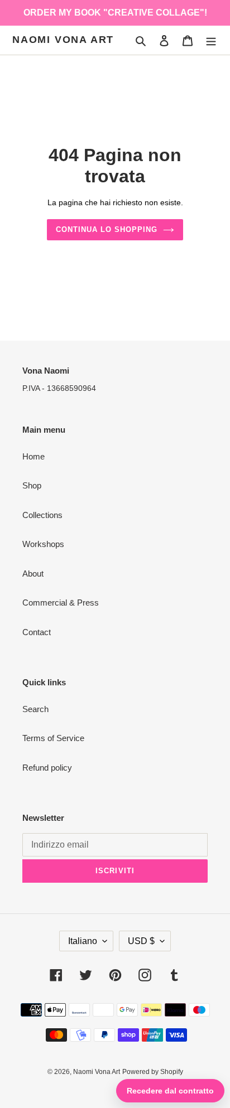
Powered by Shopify (152, 1072)
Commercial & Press (60, 602)
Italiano (82, 941)
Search (35, 709)
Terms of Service (53, 738)
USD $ (141, 941)
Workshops (43, 544)
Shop (31, 485)
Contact (36, 632)
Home (33, 456)
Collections (42, 515)
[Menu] (211, 40)
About (33, 573)
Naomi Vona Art (63, 39)
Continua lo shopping (107, 229)
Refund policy (47, 767)
